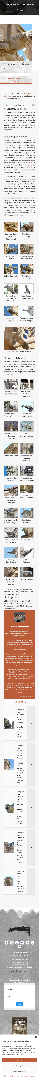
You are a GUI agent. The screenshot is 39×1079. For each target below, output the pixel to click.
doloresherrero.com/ (25, 696)
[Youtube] (22, 702)
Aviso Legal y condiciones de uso (26, 1076)
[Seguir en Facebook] (6, 943)
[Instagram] (19, 702)
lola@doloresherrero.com (19, 971)
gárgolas (7, 96)
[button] (36, 1037)
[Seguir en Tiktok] (32, 943)
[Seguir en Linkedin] (27, 943)
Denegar (19, 1066)
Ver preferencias (19, 1071)
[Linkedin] (25, 702)
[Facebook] (13, 702)
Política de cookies (8, 1076)
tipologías (28, 94)
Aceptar (19, 1060)
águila (8, 200)
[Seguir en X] (12, 943)
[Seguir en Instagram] (17, 943)
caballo (30, 162)
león (29, 198)
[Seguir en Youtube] (22, 943)
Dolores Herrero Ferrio (16, 80)
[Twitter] (16, 702)
